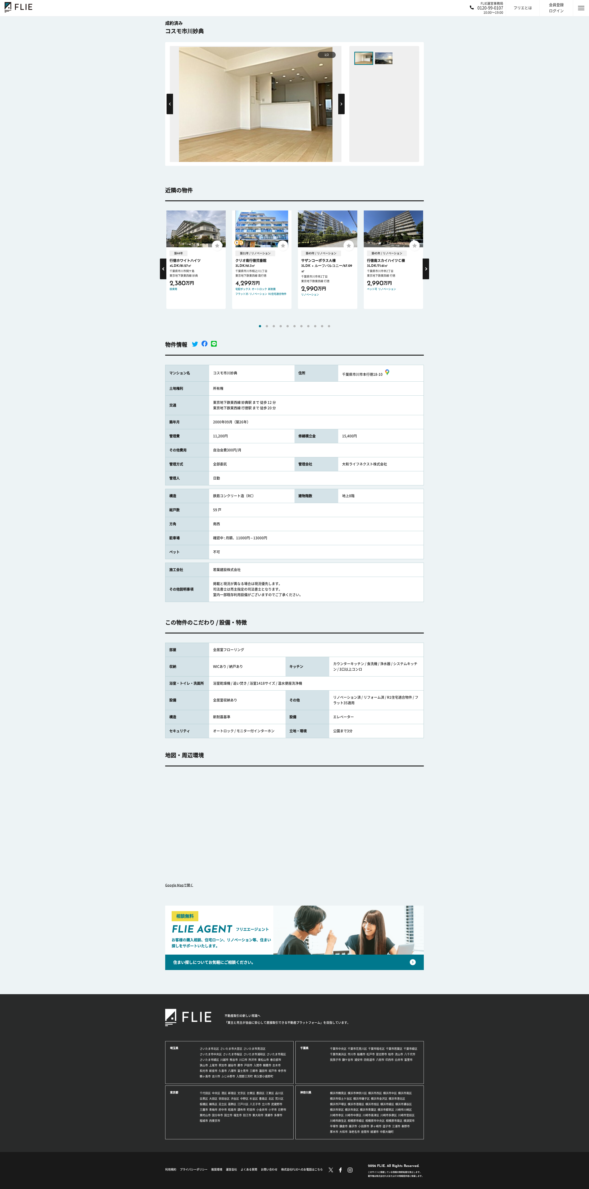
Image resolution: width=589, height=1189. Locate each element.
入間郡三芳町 (244, 1076)
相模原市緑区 (356, 1120)
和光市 (204, 1070)
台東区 (251, 1093)
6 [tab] (294, 326)
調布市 (241, 1109)
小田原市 (363, 1126)
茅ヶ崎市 (375, 1126)
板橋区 (204, 1104)
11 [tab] (329, 326)
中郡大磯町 (387, 1131)
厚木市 (334, 1131)
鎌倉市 (343, 1126)
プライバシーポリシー (194, 1169)
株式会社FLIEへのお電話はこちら (302, 1169)
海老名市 (354, 1131)
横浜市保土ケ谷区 (341, 1098)
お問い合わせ (269, 1169)
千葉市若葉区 (394, 1048)
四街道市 (369, 1059)
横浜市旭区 (372, 1104)
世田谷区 (224, 1098)
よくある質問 (249, 1169)
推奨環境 (216, 1169)
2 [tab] (267, 326)
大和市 (343, 1131)
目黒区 (204, 1098)
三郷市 (254, 1070)
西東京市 (214, 1120)
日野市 (282, 1109)
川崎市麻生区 (338, 1120)
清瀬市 (269, 1115)
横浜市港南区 (356, 1104)
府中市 (223, 1109)
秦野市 (405, 1126)
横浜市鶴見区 (338, 1093)
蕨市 (240, 1065)
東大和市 (257, 1115)
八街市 (380, 1059)
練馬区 (213, 1104)
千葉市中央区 (338, 1048)
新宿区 (232, 1093)
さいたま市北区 (209, 1048)
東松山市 (263, 1059)
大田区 (213, 1098)
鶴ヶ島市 (205, 1076)
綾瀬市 (374, 1131)
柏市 (391, 1054)
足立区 (223, 1104)
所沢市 (252, 1059)
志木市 (276, 1065)
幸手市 (282, 1070)
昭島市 (232, 1109)
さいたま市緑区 (209, 1059)
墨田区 (260, 1093)
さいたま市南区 (276, 1054)
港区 (224, 1093)
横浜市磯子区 (361, 1098)
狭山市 (204, 1065)
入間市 (258, 1065)
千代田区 (205, 1093)
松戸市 (371, 1054)
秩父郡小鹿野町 (263, 1076)
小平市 (273, 1109)
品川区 (279, 1093)
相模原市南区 (394, 1120)
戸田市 (248, 1065)
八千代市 (409, 1054)
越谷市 (232, 1065)
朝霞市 (267, 1065)
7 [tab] (301, 326)
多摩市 (278, 1115)
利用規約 (170, 1169)
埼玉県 (174, 1048)
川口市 (243, 1059)
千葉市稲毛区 (376, 1048)
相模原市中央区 (375, 1120)
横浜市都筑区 (386, 1109)
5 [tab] (287, 326)
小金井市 (261, 1109)
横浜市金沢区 (379, 1098)
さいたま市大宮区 (231, 1048)
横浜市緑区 (387, 1104)
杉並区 (254, 1098)
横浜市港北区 (397, 1098)
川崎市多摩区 (388, 1115)
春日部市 (275, 1059)
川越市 (224, 1059)
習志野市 (381, 1054)
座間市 (365, 1131)
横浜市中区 (390, 1093)
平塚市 (334, 1126)
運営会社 (231, 1169)
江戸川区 (242, 1104)
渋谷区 (235, 1098)
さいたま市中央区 (211, 1054)
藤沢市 (353, 1126)
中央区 (216, 1093)
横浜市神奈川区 (357, 1093)
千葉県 (304, 1048)
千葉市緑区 (410, 1048)
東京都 (174, 1092)
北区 (271, 1098)
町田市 (251, 1109)
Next (341, 104)
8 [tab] (308, 326)
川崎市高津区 (371, 1115)
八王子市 (255, 1104)
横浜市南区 (405, 1093)
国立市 (228, 1115)
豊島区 (263, 1098)
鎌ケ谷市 (347, 1059)
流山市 (399, 1054)
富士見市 (242, 1070)
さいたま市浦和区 (254, 1054)
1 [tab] (260, 326)
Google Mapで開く (179, 885)
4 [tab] (281, 326)
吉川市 (216, 1076)
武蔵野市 (276, 1104)
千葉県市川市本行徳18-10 (362, 374)
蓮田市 (263, 1070)
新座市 (213, 1070)
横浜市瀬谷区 (403, 1104)
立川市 (266, 1104)
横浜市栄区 (337, 1109)
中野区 (244, 1098)
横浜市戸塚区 (338, 1104)
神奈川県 (305, 1092)
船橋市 (361, 1054)
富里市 (408, 1059)
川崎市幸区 (337, 1115)
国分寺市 (217, 1115)
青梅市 (213, 1109)
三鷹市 (204, 1109)
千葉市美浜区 (338, 1054)
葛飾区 (232, 1104)
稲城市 (204, 1120)
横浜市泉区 (352, 1109)
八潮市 (232, 1070)
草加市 (223, 1065)
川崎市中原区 (353, 1115)
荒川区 (279, 1098)
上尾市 (213, 1065)
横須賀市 (409, 1120)
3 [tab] (274, 326)
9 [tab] (315, 326)
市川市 (352, 1054)
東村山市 (205, 1115)
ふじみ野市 (228, 1076)
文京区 (241, 1093)
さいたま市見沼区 (254, 1048)
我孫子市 (335, 1059)
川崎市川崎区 (403, 1109)
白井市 (399, 1059)
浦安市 (358, 1059)
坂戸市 (273, 1070)
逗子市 (387, 1126)
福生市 (238, 1115)
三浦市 (396, 1126)
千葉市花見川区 (357, 1048)
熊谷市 (234, 1059)
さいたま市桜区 (232, 1054)
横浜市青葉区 (368, 1109)
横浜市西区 (375, 1093)
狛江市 (247, 1115)
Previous (170, 104)
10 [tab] (322, 326)
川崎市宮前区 (406, 1115)
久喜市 (223, 1070)
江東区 (270, 1093)
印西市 (389, 1059)
